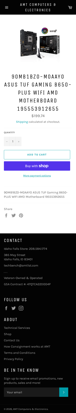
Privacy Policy (13, 359)
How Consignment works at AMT (27, 346)
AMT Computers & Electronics (38, 7)
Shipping (22, 122)
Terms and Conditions (19, 353)
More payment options (37, 175)
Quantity (9, 132)
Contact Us (11, 340)
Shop (7, 334)
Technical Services (17, 328)
